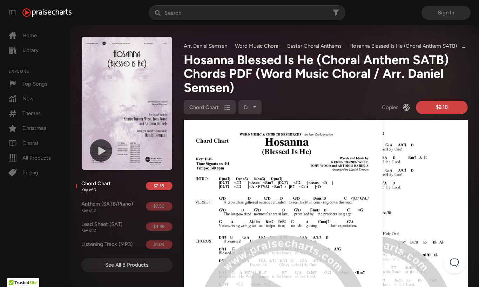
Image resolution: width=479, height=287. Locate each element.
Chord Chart (96, 186)
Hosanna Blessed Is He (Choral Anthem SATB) (403, 46)
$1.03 (159, 244)
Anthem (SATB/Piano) (107, 207)
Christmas (34, 128)
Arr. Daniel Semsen (205, 46)
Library (30, 50)
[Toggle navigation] (12, 12)
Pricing (30, 172)
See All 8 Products (126, 265)
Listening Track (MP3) (107, 244)
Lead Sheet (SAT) (101, 227)
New (28, 98)
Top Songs (34, 84)
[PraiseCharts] (47, 12)
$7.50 (158, 206)
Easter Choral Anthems (314, 46)
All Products (36, 158)
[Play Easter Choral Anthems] (101, 150)
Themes (31, 113)
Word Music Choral (257, 46)
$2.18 (159, 185)
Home (29, 35)
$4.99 (158, 226)
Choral (30, 143)
